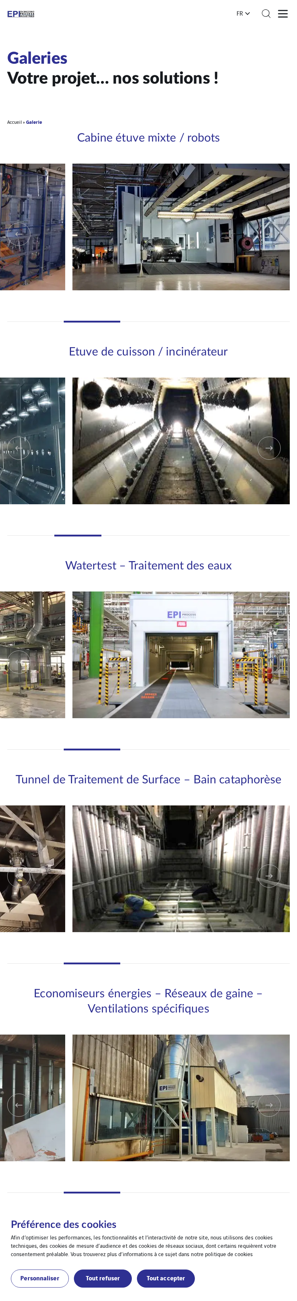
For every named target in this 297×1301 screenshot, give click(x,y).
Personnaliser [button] (39, 1277)
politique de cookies (229, 1254)
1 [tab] (35, 322)
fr (240, 13)
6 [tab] (266, 535)
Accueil (14, 121)
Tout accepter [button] (166, 1277)
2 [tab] (92, 322)
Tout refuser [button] (103, 1277)
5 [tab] (261, 322)
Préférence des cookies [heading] (63, 1225)
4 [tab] (205, 322)
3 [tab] (148, 322)
